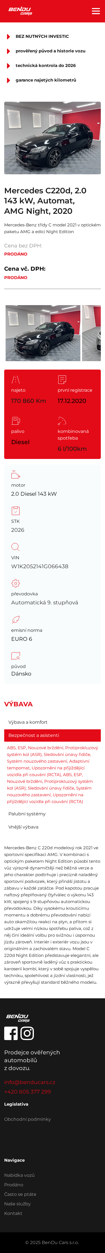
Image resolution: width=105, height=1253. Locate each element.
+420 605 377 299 (27, 1092)
